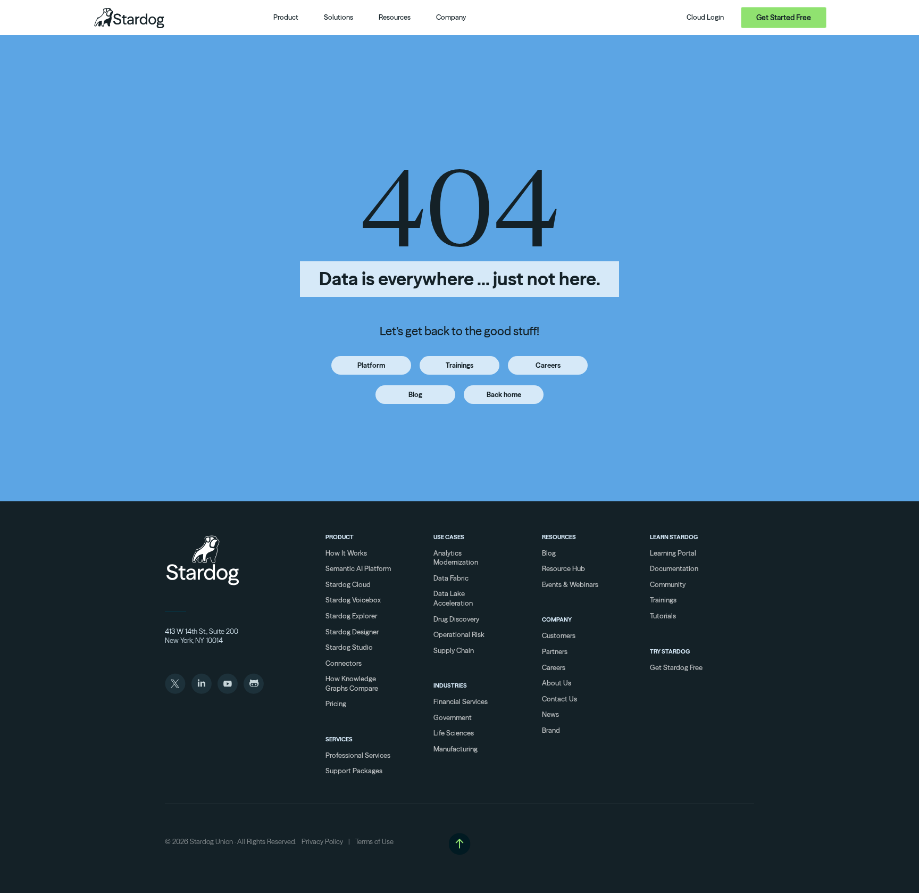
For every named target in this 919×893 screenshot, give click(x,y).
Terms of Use (374, 841)
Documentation (674, 568)
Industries (450, 685)
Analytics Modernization (455, 558)
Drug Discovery (456, 619)
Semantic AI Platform (358, 568)
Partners (554, 651)
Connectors (343, 663)
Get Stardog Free (676, 667)
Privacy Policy (322, 841)
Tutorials (663, 615)
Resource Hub (563, 568)
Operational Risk (458, 634)
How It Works (346, 553)
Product (339, 537)
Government (452, 717)
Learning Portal (673, 553)
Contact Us (559, 698)
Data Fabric (451, 578)
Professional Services (357, 755)
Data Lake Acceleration (453, 598)
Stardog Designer (352, 631)
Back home (504, 394)
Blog (415, 394)
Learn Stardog (674, 537)
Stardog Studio (349, 647)
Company (557, 619)
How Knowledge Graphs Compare (351, 683)
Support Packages (353, 770)
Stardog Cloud (348, 584)
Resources (559, 537)
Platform (371, 365)
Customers (558, 635)
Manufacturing (455, 749)
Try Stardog (670, 651)
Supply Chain (453, 650)
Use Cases (448, 537)
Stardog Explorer (351, 615)
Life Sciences (453, 733)
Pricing (335, 703)
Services (339, 739)
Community (668, 584)
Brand (551, 730)
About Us (556, 683)
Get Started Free (783, 17)
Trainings (459, 365)
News (550, 714)
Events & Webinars (570, 584)
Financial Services (460, 701)
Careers (548, 365)
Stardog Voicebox (353, 600)
